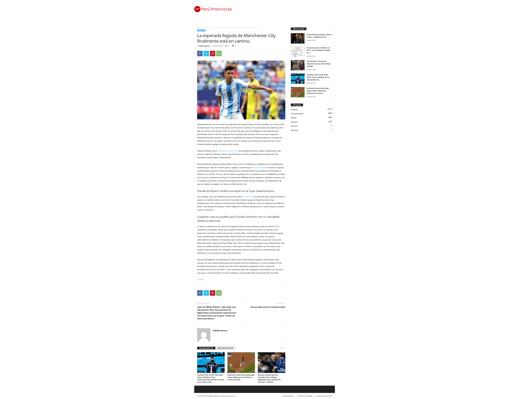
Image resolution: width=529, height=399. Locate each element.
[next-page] (284, 348)
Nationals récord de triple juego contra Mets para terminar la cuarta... (318, 90)
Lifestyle (294, 122)
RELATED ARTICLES (206, 348)
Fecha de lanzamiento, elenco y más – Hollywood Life (319, 35)
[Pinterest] (212, 53)
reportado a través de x (228, 151)
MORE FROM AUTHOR (225, 348)
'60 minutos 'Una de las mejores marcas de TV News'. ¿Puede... (319, 63)
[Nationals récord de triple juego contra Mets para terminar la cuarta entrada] (241, 362)
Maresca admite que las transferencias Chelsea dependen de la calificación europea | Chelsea (269, 378)
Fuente (200, 279)
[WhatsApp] (219, 53)
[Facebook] (200, 53)
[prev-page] (280, 348)
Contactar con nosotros (324, 396)
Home (199, 28)
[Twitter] (206, 53)
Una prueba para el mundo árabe (267, 307)
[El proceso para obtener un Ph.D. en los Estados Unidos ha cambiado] (298, 51)
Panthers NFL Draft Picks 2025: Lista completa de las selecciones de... (318, 77)
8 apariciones (259, 167)
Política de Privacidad (304, 396)
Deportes (207, 28)
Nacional (294, 130)
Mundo (293, 118)
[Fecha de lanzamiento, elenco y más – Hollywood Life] (298, 38)
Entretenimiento (297, 114)
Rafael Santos (204, 46)
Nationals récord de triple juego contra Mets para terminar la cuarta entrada (241, 377)
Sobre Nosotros (288, 396)
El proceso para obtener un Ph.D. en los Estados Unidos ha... (318, 50)
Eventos (294, 126)
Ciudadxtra (248, 197)
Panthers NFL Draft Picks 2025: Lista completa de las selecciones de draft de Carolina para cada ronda (210, 378)
